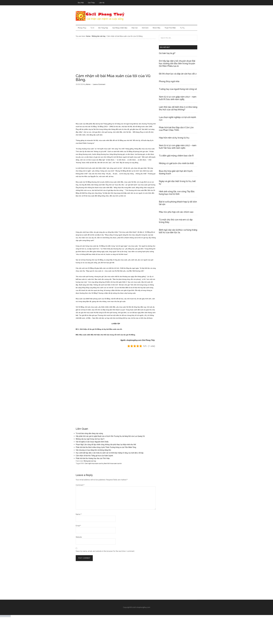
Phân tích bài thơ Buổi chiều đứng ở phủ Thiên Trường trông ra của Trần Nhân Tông (106, 447)
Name (78, 514)
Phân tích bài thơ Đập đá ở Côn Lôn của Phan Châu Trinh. (176, 128)
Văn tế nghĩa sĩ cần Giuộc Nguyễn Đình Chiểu (92, 442)
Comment (80, 485)
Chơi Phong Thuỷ (136, 16)
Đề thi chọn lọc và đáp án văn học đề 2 (178, 73)
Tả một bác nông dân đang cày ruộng (89, 433)
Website (79, 537)
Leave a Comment (99, 84)
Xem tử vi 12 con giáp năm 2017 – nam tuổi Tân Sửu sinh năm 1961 (177, 146)
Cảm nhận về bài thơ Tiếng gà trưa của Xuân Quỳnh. (94, 456)
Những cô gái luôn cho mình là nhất (176, 163)
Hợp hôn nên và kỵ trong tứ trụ (174, 137)
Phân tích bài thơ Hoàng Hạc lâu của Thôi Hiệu (93, 458)
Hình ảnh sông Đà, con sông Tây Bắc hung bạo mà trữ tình (177, 192)
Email (78, 526)
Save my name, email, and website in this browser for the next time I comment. (105, 551)
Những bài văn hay (90, 461)
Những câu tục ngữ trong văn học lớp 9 (90, 439)
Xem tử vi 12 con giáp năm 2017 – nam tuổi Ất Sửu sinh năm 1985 (177, 98)
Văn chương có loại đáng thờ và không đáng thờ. (93, 450)
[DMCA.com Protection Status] (5, 617)
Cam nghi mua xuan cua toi (94, 463)
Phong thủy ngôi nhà (169, 81)
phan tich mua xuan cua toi (113, 463)
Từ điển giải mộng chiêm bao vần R (176, 155)
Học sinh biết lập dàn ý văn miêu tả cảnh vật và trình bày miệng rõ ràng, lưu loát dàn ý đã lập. (110, 453)
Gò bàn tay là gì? (167, 53)
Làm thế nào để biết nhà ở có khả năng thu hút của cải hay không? (178, 108)
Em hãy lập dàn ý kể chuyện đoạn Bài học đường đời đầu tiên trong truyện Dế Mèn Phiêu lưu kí (177, 63)
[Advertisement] (116, 58)
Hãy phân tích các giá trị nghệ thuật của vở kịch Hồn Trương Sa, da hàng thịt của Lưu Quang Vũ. (110, 436)
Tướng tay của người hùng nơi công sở (178, 89)
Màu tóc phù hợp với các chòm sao (176, 212)
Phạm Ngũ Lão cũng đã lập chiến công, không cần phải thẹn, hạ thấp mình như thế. (106, 445)
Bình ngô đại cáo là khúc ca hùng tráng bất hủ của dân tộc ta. (178, 231)
